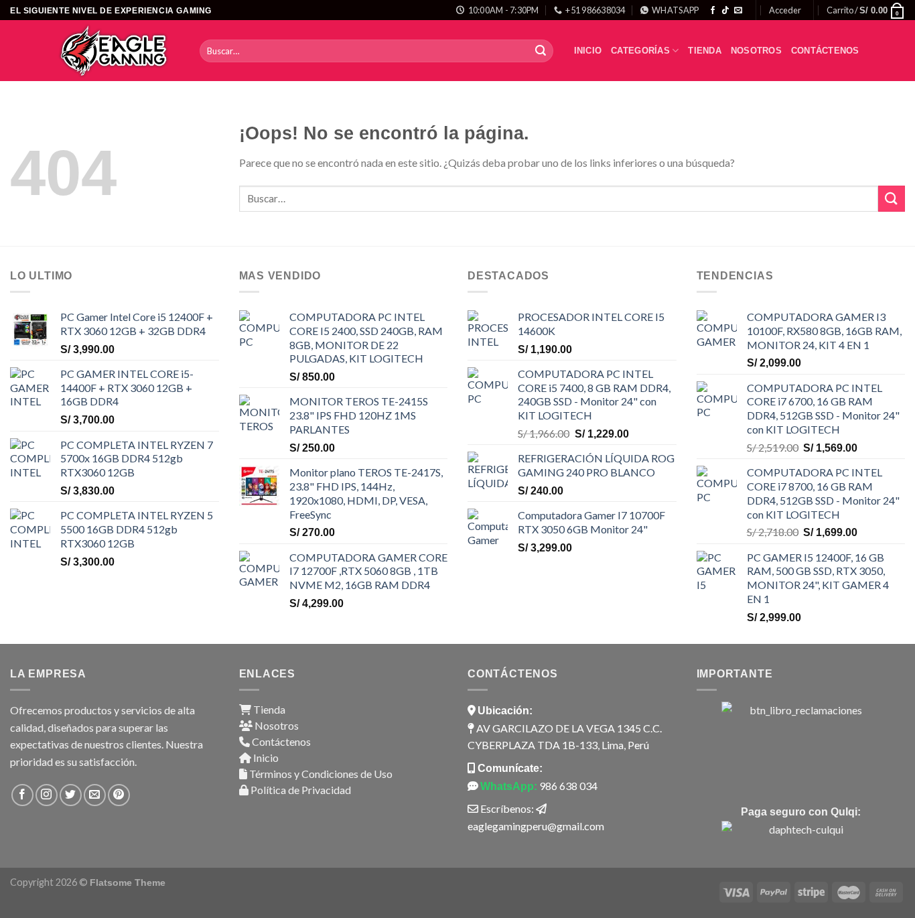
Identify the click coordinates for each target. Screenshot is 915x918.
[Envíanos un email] (738, 10)
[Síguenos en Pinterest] (119, 795)
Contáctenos (825, 51)
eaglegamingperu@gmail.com (536, 825)
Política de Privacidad (300, 789)
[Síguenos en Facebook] (713, 10)
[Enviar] (541, 51)
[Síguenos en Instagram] (47, 795)
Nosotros (756, 51)
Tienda (704, 51)
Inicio (588, 51)
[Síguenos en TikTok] (725, 10)
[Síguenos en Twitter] (71, 795)
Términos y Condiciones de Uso (320, 773)
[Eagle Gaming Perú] (118, 50)
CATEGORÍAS (640, 51)
